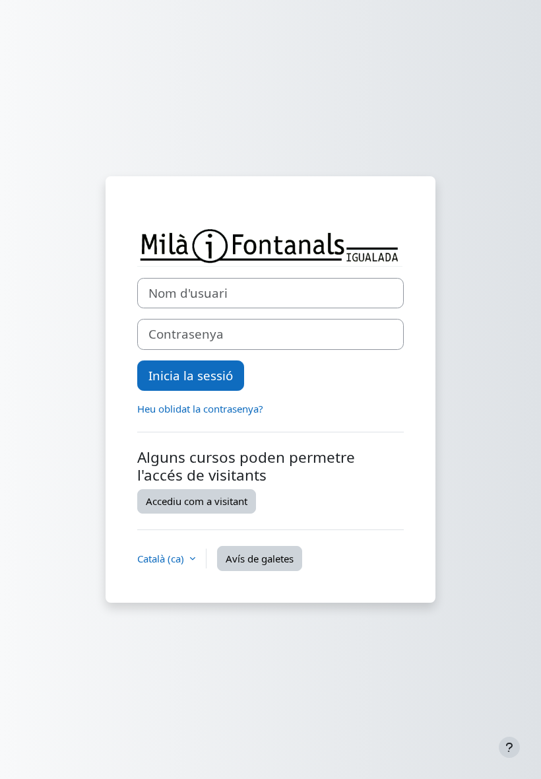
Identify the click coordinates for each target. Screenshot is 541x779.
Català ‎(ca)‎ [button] (162, 558)
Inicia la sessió (190, 375)
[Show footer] (509, 747)
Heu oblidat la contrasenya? (200, 408)
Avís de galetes (260, 558)
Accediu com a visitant (196, 501)
